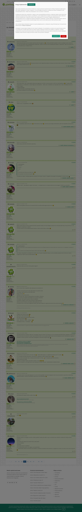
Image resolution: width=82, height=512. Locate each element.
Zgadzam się (31, 4)
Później (63, 36)
